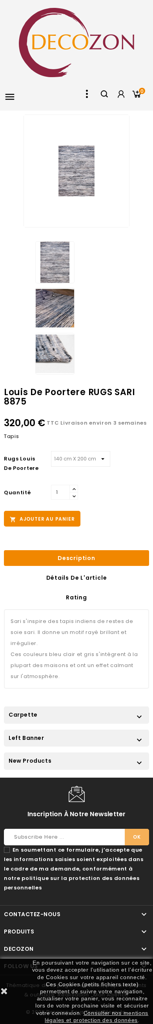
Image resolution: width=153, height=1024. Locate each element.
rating (76, 597)
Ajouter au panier (42, 519)
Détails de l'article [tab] (76, 578)
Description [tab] (76, 558)
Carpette (23, 715)
